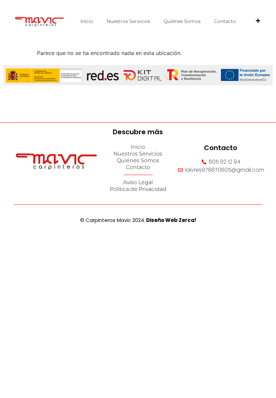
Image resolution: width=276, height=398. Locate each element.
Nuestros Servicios (128, 21)
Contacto (225, 21)
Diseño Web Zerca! (171, 220)
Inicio (86, 21)
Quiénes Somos (182, 21)
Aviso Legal (138, 182)
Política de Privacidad (138, 189)
